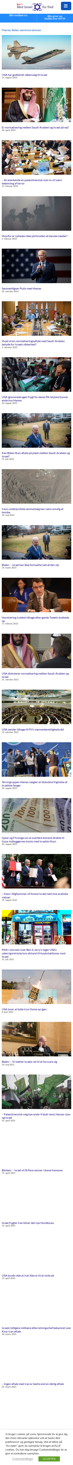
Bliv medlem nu (18, 15)
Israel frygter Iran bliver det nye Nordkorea (28, 1222)
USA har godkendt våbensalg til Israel (24, 74)
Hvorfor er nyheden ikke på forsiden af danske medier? (35, 236)
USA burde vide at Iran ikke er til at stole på (28, 1275)
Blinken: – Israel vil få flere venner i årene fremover (32, 1170)
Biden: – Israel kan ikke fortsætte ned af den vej (30, 564)
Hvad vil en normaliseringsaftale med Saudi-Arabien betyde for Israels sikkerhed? (33, 342)
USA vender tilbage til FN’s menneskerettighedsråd (33, 729)
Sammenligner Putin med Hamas (21, 288)
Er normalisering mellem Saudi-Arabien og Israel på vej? (35, 127)
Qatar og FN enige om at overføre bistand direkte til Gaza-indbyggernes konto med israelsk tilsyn (33, 839)
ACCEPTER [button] (49, 1459)
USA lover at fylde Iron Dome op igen (24, 1009)
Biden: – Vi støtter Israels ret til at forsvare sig (29, 1061)
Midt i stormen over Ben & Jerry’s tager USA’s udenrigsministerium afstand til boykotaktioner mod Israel (33, 953)
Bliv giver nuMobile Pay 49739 (54, 17)
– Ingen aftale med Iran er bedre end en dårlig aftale (33, 1383)
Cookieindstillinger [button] (22, 1458)
